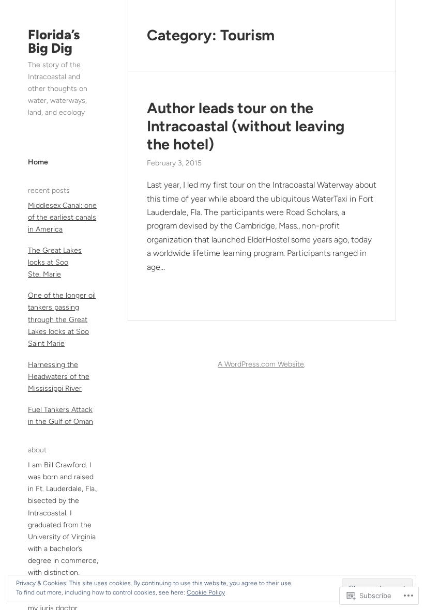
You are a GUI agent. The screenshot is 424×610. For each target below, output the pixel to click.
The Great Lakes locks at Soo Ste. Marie (55, 262)
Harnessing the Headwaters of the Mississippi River (58, 376)
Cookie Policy (206, 592)
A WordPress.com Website (261, 364)
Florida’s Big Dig (54, 41)
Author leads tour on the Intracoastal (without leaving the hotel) (245, 125)
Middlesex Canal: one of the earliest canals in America (62, 217)
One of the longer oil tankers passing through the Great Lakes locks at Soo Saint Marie (62, 319)
